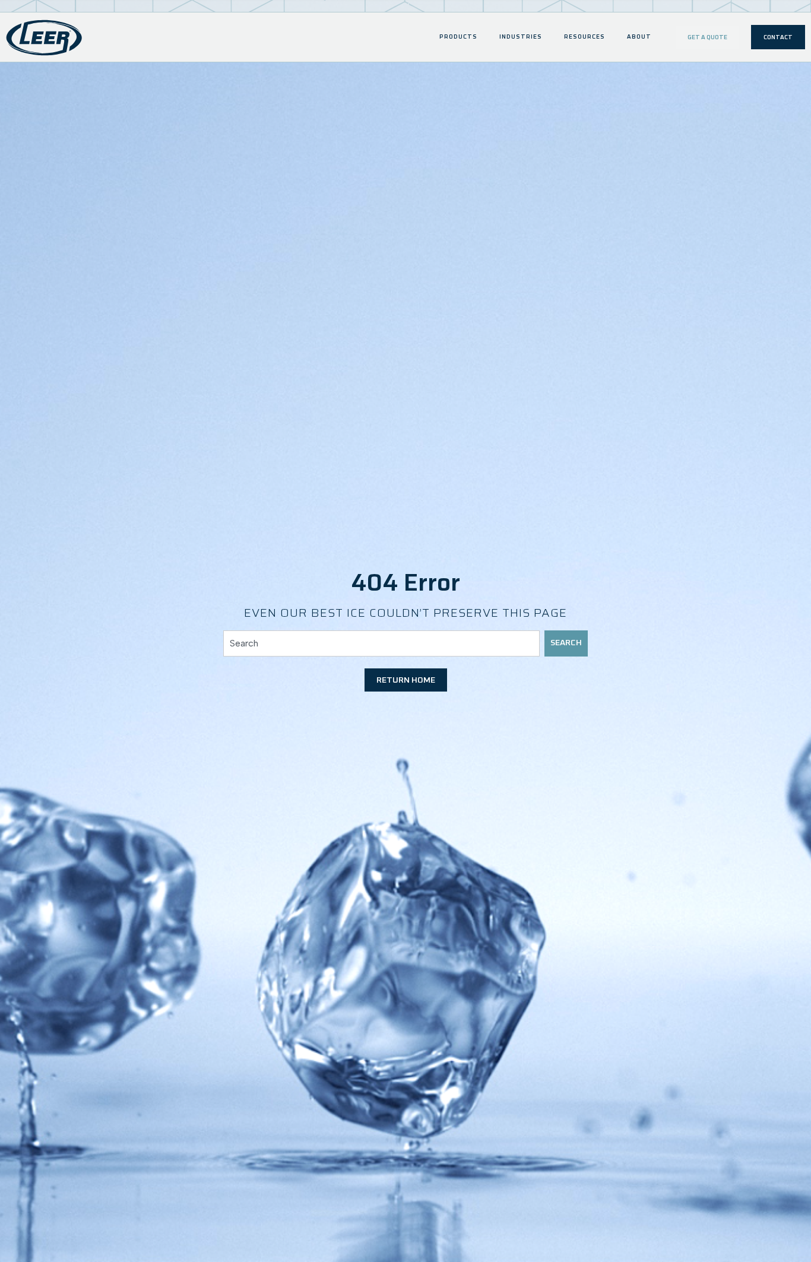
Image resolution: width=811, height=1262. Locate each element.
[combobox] (381, 643)
